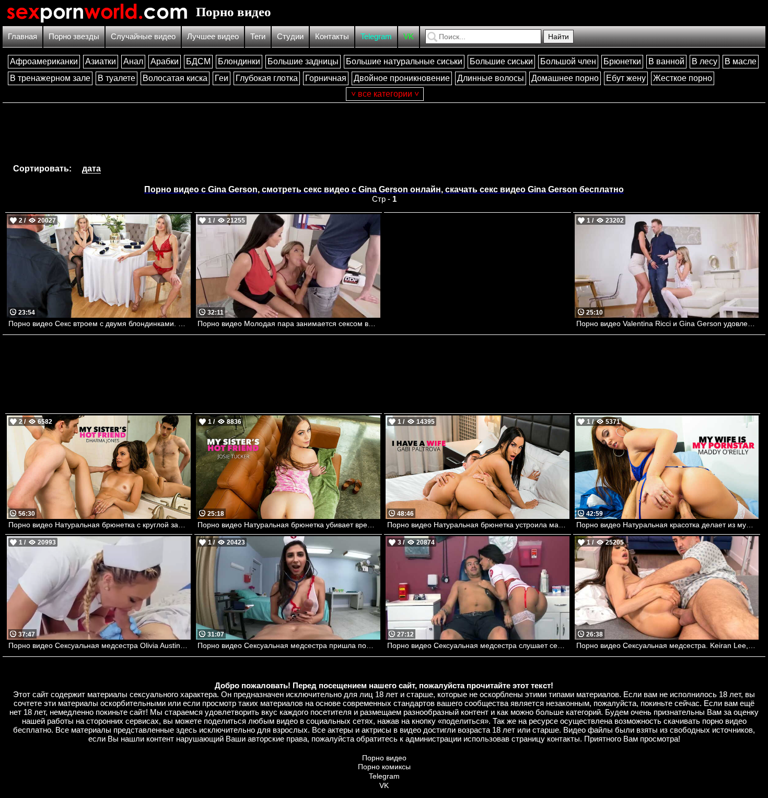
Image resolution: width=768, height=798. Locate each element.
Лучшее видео (213, 36)
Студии (290, 36)
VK (408, 36)
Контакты (332, 36)
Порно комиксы (384, 766)
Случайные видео (143, 36)
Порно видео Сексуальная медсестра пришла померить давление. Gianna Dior (288, 645)
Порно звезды (74, 36)
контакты (563, 738)
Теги (257, 36)
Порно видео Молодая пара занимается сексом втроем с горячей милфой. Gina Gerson (288, 323)
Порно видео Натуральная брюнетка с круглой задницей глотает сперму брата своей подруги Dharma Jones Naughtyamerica (99, 525)
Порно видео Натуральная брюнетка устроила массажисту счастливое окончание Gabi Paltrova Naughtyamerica (478, 525)
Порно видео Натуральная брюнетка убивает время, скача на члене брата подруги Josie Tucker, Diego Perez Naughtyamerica (288, 525)
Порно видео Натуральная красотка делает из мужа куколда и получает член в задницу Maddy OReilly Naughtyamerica (667, 525)
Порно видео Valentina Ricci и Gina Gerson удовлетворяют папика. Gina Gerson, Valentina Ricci (667, 323)
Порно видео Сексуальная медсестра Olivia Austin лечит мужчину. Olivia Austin (99, 645)
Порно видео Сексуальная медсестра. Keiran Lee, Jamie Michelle (667, 645)
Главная (22, 36)
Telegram (376, 36)
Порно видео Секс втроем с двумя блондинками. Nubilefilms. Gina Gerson (99, 323)
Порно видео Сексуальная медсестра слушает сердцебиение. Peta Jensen (478, 645)
